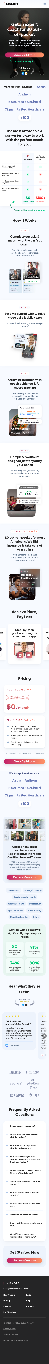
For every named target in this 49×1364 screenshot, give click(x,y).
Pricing (6, 1300)
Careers (30, 1306)
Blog (28, 1300)
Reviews (7, 1306)
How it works (9, 1294)
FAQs (28, 1294)
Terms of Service (10, 1334)
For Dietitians (9, 1312)
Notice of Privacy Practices (15, 1340)
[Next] (44, 1035)
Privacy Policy (9, 1328)
